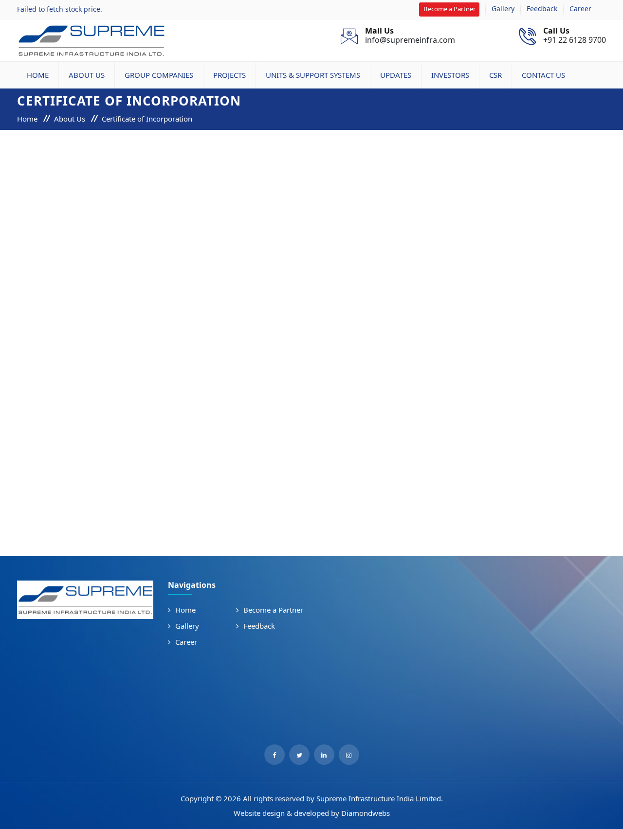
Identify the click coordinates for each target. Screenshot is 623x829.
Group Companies (159, 75)
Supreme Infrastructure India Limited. (379, 798)
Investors (450, 75)
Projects (229, 75)
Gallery (503, 8)
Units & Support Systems (313, 75)
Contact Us (543, 75)
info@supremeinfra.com (410, 36)
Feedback (542, 8)
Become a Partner (449, 8)
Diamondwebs (365, 813)
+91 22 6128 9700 (574, 36)
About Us (87, 75)
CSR (495, 75)
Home (38, 75)
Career (580, 8)
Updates (395, 75)
